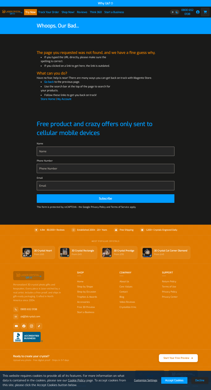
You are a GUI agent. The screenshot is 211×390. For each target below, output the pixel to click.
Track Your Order (48, 12)
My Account (64, 99)
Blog (122, 296)
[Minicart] (205, 12)
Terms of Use (169, 286)
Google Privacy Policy (94, 207)
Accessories (83, 302)
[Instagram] (31, 326)
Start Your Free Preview (176, 358)
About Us (124, 281)
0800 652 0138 (187, 12)
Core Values (126, 286)
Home (80, 281)
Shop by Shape (85, 286)
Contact (124, 291)
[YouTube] (16, 326)
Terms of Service (120, 207)
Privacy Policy (169, 291)
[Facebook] (24, 326)
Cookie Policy (77, 380)
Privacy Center (170, 296)
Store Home (48, 99)
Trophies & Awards (87, 296)
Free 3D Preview (86, 307)
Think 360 (96, 12)
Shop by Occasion (86, 291)
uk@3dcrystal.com (30, 316)
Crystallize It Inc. (128, 307)
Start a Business (114, 12)
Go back (49, 82)
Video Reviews (127, 302)
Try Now (30, 12)
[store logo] (12, 12)
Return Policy (169, 281)
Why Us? (104, 3)
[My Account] (198, 12)
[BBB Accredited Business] (28, 337)
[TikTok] (39, 326)
